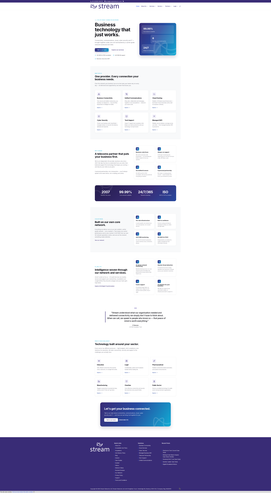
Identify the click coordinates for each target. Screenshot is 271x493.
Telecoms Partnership (145, 455)
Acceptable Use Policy (121, 448)
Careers (117, 458)
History (117, 465)
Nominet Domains (120, 470)
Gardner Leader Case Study (170, 461)
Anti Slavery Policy (120, 453)
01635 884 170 (123, 420)
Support (117, 477)
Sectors (160, 6)
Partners (167, 6)
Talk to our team (102, 50)
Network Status (119, 468)
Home (137, 6)
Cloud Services (143, 448)
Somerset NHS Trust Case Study (172, 459)
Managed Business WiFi (145, 453)
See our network (99, 240)
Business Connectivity (145, 445)
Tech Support (142, 458)
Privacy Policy (119, 475)
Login (174, 6)
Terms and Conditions (121, 480)
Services (152, 6)
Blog (116, 455)
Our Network (118, 472)
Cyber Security (143, 450)
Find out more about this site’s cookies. (22, 492)
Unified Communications (145, 460)
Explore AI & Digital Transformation (104, 286)
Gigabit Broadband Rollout (170, 464)
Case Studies (118, 460)
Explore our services (118, 50)
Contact (117, 463)
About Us (143, 6)
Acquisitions (118, 450)
